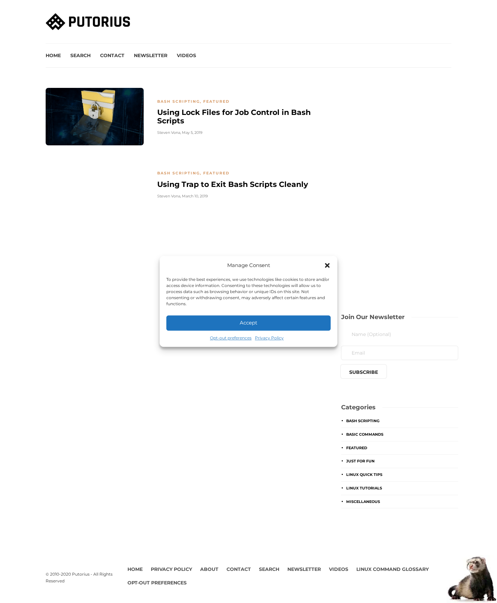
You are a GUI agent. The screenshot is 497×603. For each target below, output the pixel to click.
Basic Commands (364, 434)
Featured (216, 101)
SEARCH (269, 569)
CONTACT (239, 569)
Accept (248, 322)
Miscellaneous (363, 501)
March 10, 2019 (195, 196)
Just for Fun (360, 461)
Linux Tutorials (364, 488)
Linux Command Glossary (392, 569)
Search (80, 55)
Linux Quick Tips (364, 474)
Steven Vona (168, 132)
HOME (135, 569)
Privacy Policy (269, 337)
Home (53, 55)
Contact (112, 55)
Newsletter (150, 55)
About (209, 569)
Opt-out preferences (231, 337)
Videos (186, 55)
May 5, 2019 (192, 132)
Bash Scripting (178, 101)
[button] (327, 265)
